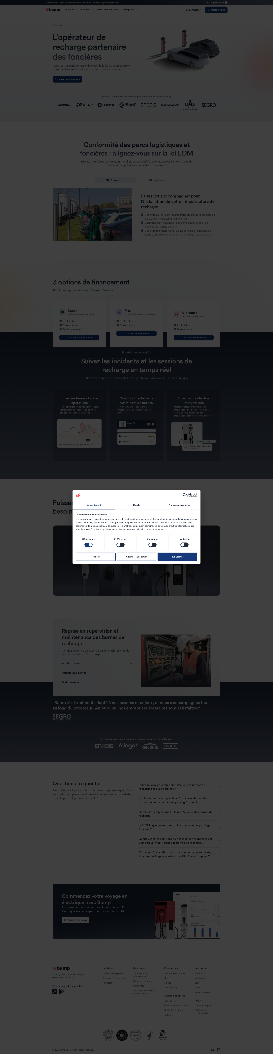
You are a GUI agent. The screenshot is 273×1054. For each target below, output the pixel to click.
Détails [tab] (136, 505)
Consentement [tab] (94, 505)
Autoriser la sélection (136, 556)
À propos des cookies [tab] (179, 505)
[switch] (120, 545)
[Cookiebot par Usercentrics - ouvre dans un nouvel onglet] (184, 495)
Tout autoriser (177, 556)
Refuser (96, 556)
